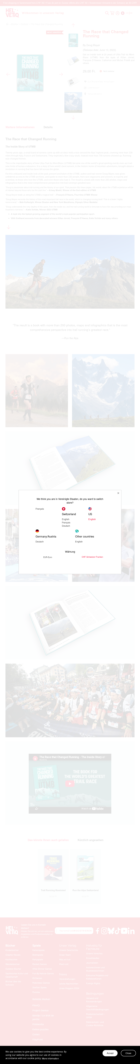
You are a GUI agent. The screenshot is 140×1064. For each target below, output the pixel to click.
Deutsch (66, 525)
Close (128, 1053)
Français (66, 522)
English (65, 519)
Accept (110, 1053)
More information (50, 1058)
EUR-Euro (47, 557)
